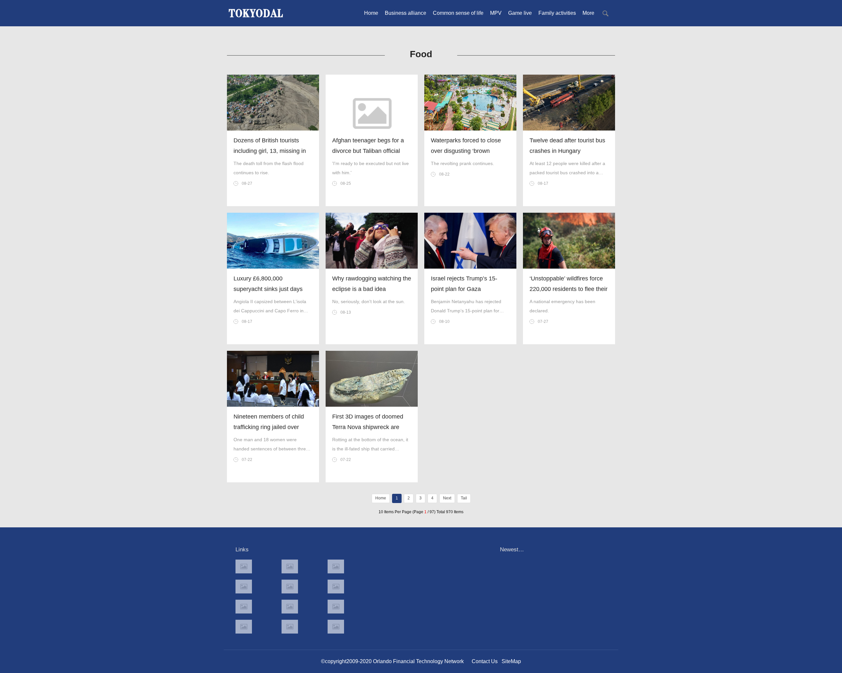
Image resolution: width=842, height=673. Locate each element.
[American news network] (243, 606)
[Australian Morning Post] (290, 566)
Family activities (557, 13)
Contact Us (485, 661)
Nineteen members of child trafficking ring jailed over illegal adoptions (269, 427)
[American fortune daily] (336, 566)
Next (447, 498)
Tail (464, 498)
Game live (520, 13)
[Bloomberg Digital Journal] (243, 627)
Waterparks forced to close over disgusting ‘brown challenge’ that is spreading (466, 151)
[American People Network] (243, 586)
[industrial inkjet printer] (336, 627)
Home (371, 13)
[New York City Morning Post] (336, 606)
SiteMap (511, 661)
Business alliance (405, 13)
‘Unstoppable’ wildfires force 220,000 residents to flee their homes (568, 289)
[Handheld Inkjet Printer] (243, 566)
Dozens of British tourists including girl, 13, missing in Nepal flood (270, 151)
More (588, 13)
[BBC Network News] (336, 586)
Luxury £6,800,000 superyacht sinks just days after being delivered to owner (272, 289)
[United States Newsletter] (290, 586)
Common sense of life (458, 13)
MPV (496, 13)
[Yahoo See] (290, 627)
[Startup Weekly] (290, 606)
